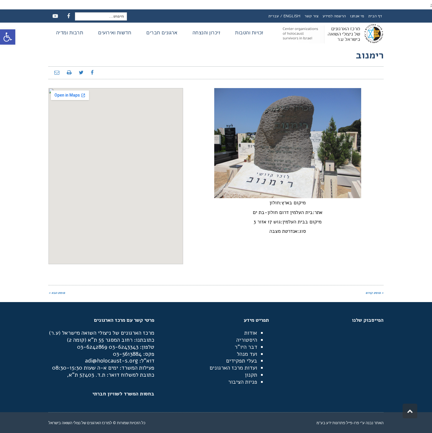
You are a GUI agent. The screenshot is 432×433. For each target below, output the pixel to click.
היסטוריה (246, 340)
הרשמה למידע (334, 16)
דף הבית (375, 16)
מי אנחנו (357, 16)
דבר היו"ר (246, 347)
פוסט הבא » (56, 293)
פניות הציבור (242, 382)
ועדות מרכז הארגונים (233, 368)
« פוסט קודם (375, 293)
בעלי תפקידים (241, 361)
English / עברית (284, 16)
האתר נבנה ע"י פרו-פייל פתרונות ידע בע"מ (350, 422)
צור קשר (311, 16)
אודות (250, 333)
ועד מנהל (247, 354)
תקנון (251, 375)
